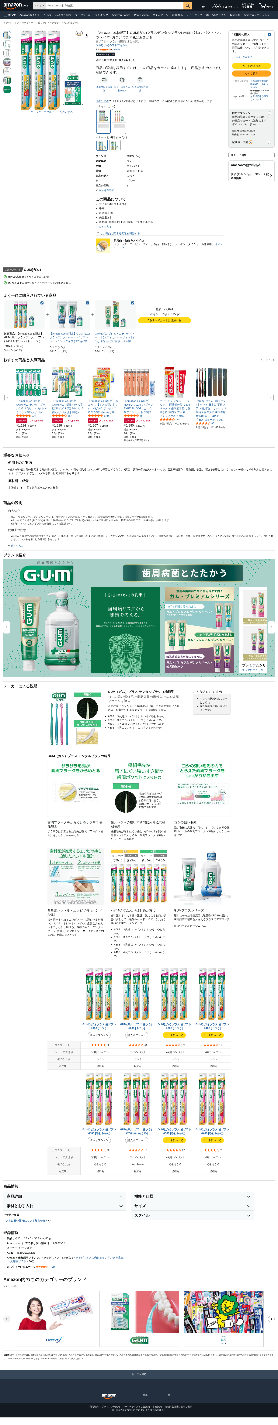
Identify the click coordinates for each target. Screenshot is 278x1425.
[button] (10, 15)
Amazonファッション (257, 14)
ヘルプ (48, 14)
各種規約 (157, 1406)
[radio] (7, 35)
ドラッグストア (11, 22)
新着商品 (177, 14)
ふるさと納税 (63, 14)
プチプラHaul (83, 14)
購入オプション (99, 1035)
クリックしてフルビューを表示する (51, 112)
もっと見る (105, 226)
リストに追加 (239, 155)
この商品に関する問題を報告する (120, 233)
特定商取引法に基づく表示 (178, 1406)
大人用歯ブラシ (71, 22)
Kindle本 (235, 14)
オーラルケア (29, 22)
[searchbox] (114, 5)
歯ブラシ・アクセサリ (49, 22)
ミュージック (194, 14)
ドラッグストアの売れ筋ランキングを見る (98, 1257)
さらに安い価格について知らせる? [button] (27, 1220)
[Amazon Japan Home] (109, 1396)
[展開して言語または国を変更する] (207, 7)
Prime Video (141, 14)
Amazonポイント (29, 14)
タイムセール (160, 14)
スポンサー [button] (8, 1286)
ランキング (101, 14)
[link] (13, 350)
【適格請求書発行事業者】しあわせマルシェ (259, 84)
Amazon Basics (121, 14)
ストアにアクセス (252, 670)
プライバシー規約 (111, 1406)
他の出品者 (102, 101)
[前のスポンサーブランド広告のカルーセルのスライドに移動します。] (7, 1319)
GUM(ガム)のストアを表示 (112, 45)
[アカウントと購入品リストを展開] (237, 7)
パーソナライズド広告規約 (136, 1406)
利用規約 (94, 1406)
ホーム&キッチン (216, 14)
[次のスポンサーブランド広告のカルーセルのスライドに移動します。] (271, 1319)
